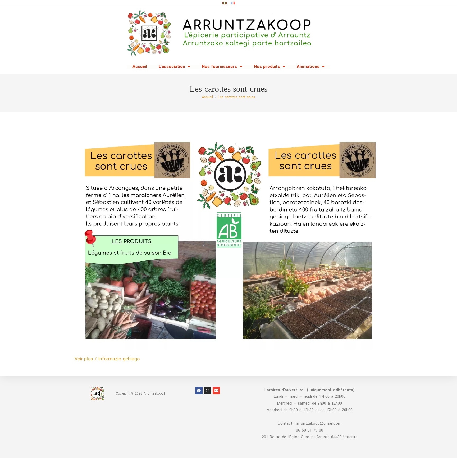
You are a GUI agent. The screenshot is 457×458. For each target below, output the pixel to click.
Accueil (139, 67)
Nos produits (267, 67)
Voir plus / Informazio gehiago (107, 358)
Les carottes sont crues (236, 97)
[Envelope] (216, 390)
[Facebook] (199, 390)
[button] (174, 67)
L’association (172, 67)
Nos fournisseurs (219, 67)
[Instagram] (207, 390)
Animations (308, 67)
